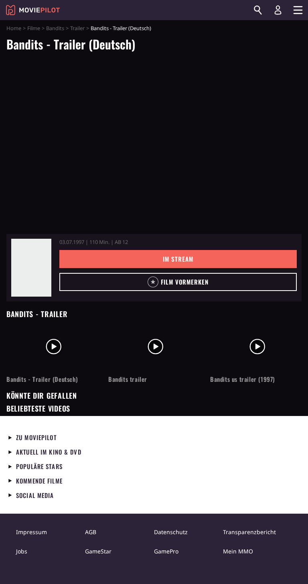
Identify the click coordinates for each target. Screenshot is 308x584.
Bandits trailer (127, 379)
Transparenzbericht (249, 532)
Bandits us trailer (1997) (242, 379)
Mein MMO (238, 551)
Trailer (77, 28)
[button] (178, 282)
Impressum (31, 532)
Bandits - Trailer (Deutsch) (42, 379)
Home (13, 28)
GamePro (166, 551)
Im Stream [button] (178, 258)
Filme (33, 28)
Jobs (21, 551)
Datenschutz (171, 532)
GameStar (98, 551)
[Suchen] (258, 10)
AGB (90, 532)
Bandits (55, 28)
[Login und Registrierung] (278, 10)
